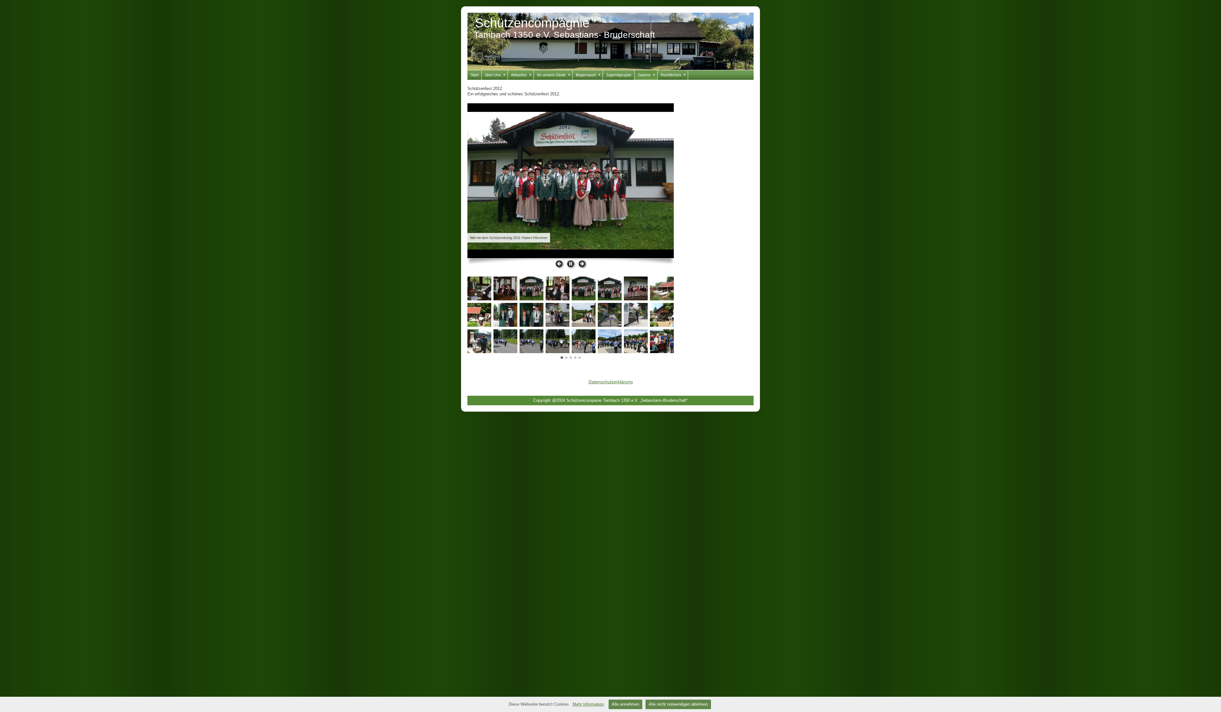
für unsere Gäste (554, 75)
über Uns (495, 75)
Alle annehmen (625, 704)
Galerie (647, 75)
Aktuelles (521, 75)
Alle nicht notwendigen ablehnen (678, 704)
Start (475, 75)
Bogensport (588, 75)
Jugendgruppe (618, 75)
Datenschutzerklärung (611, 381)
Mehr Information (588, 704)
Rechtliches (673, 75)
